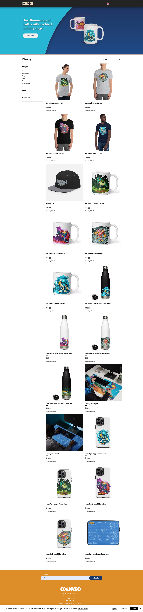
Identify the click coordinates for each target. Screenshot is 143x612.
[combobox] (111, 59)
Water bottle (26, 83)
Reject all (124, 609)
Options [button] (114, 609)
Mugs (23, 76)
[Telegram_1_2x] (73, 601)
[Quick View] (64, 81)
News (46, 574)
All (23, 71)
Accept (134, 609)
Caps (23, 81)
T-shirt (24, 78)
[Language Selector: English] (110, 3)
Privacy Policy (83, 609)
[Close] (140, 608)
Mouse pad (25, 73)
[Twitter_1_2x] (67, 601)
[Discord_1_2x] (70, 601)
